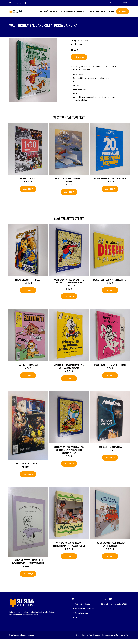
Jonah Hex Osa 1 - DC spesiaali (28, 463)
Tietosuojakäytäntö (110, 635)
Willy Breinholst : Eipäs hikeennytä (110, 364)
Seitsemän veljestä (48, 11)
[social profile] (25, 3)
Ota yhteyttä (87, 635)
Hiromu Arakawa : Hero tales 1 (28, 279)
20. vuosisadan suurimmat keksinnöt (110, 178)
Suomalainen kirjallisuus (73, 11)
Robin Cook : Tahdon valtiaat (110, 446)
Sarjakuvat (85, 40)
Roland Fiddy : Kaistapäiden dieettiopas (110, 279)
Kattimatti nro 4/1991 (28, 364)
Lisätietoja (79, 57)
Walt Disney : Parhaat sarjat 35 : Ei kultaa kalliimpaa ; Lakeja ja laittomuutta (69, 282)
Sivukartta (124, 635)
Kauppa (122, 11)
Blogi (112, 11)
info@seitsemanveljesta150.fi (117, 3)
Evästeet (96, 635)
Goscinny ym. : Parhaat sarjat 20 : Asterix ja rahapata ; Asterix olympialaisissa (69, 449)
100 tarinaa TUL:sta (28, 178)
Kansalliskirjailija (97, 11)
